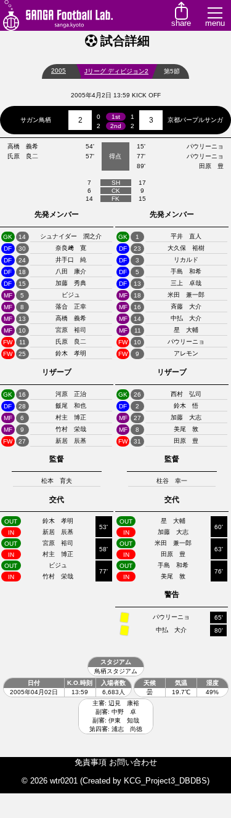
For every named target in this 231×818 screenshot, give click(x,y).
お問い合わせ (133, 762)
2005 (58, 70)
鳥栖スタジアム (115, 671)
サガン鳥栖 (35, 119)
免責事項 (91, 762)
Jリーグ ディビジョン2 (116, 71)
